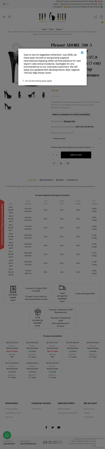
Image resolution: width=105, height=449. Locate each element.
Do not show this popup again (38, 81)
